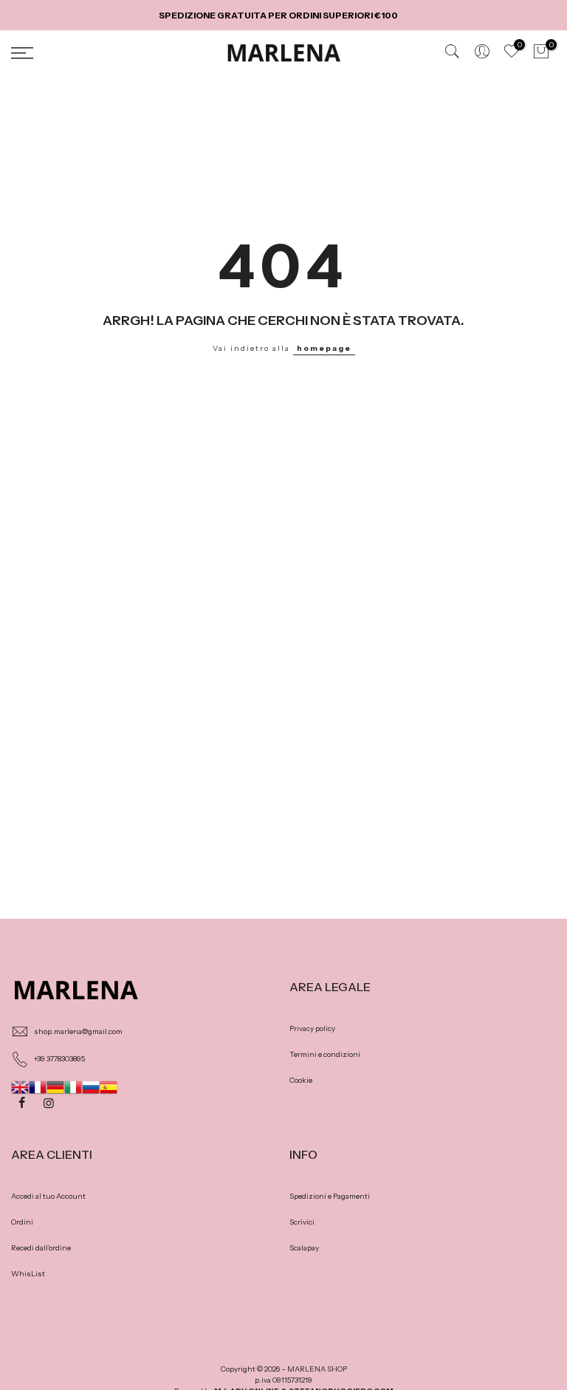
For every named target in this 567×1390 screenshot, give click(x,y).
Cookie (300, 1080)
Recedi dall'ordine (41, 1248)
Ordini (22, 1222)
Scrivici (302, 1222)
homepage (324, 348)
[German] (55, 1086)
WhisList (28, 1273)
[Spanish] (108, 1086)
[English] (20, 1086)
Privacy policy (312, 1028)
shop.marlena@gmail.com (78, 1031)
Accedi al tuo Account (48, 1196)
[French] (38, 1086)
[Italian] (73, 1086)
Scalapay (304, 1248)
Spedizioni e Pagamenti (329, 1196)
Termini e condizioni (324, 1054)
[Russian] (91, 1086)
